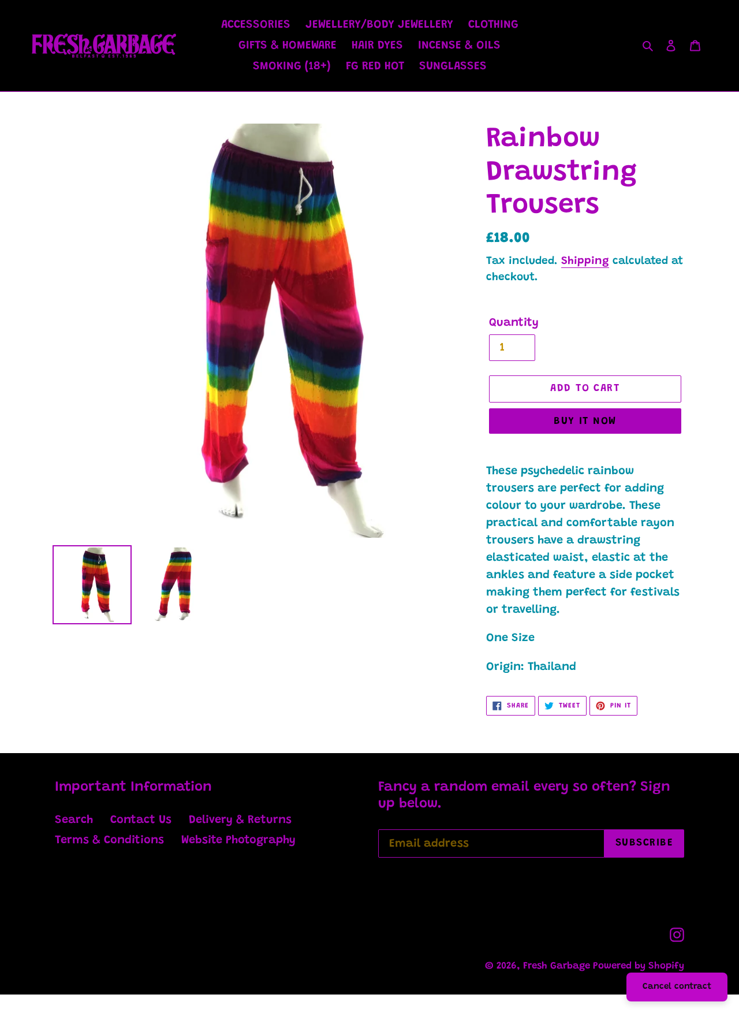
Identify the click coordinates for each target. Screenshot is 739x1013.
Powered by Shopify (638, 966)
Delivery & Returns (240, 820)
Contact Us (140, 820)
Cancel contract (677, 986)
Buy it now (585, 421)
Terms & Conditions (109, 840)
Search (74, 820)
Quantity (514, 323)
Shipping (585, 261)
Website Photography (238, 840)
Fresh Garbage (558, 966)
